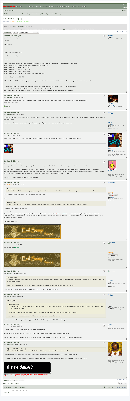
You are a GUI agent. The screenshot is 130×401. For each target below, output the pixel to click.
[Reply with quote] (104, 36)
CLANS (73, 6)
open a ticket (54, 29)
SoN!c (109, 148)
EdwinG (110, 170)
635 (112, 124)
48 (111, 37)
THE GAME (30, 6)
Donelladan (111, 103)
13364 (112, 359)
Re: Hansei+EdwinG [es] (13, 325)
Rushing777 (111, 280)
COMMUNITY (83, 6)
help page (64, 29)
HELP (125, 6)
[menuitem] (13, 11)
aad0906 (110, 122)
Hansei (110, 324)
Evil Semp (110, 192)
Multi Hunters (13, 21)
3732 (112, 105)
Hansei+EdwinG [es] (12, 18)
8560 (112, 197)
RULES (125, 7)
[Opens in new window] (7, 106)
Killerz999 (110, 35)
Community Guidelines (18, 26)
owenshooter (111, 356)
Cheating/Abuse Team (23, 21)
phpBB (10, 390)
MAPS (38, 6)
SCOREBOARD (48, 6)
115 (112, 282)
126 (112, 173)
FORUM (125, 4)
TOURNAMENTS (63, 6)
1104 (112, 150)
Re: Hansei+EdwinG (11, 95)
